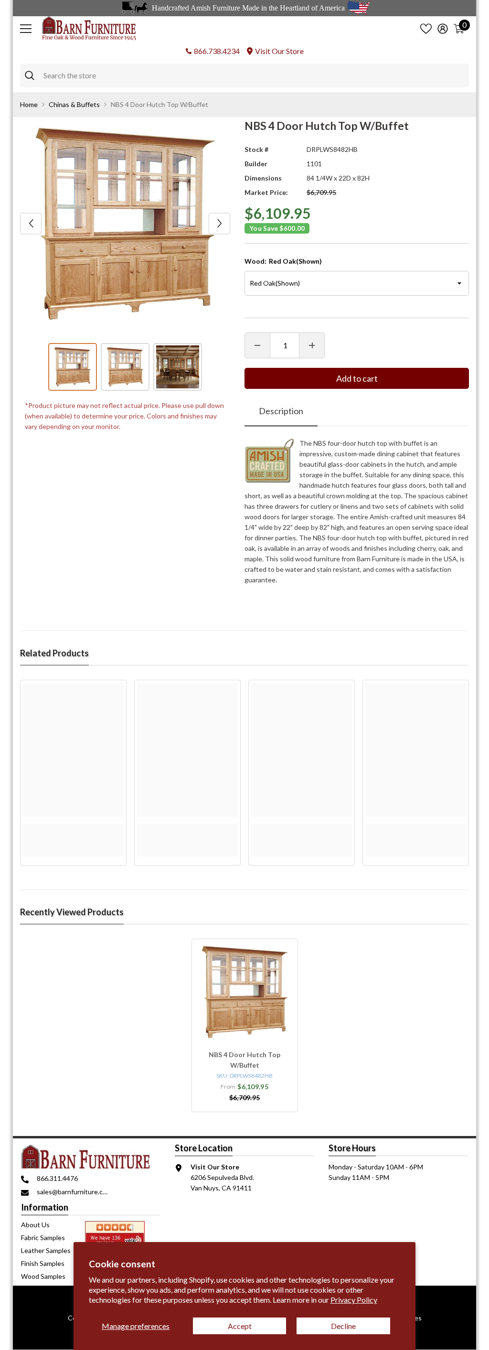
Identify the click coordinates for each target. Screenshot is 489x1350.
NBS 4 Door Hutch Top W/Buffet (244, 1059)
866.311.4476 (57, 1178)
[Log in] (442, 28)
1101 (314, 164)
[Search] (244, 75)
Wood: (283, 261)
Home (29, 104)
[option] (125, 223)
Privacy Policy (353, 1299)
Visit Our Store (279, 50)
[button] (31, 223)
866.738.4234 (217, 50)
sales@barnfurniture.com (74, 1192)
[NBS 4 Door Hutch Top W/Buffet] (244, 992)
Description (281, 411)
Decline (343, 1325)
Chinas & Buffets (74, 104)
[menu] (26, 28)
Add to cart (357, 378)
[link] (73, 829)
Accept (240, 1325)
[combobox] (254, 75)
